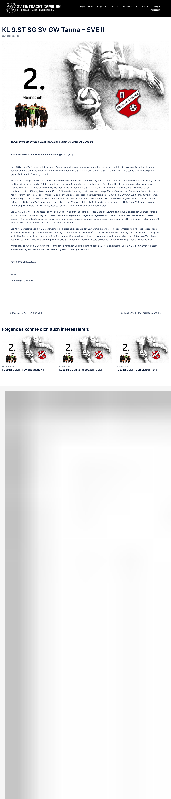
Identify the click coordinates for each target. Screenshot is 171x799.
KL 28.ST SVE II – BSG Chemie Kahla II (137, 369)
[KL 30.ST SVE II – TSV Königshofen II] (28, 349)
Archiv (143, 7)
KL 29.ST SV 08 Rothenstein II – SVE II (81, 369)
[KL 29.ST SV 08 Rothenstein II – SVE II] (85, 349)
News (90, 7)
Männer (113, 7)
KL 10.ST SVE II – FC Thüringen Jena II (140, 313)
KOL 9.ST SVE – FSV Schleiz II (27, 313)
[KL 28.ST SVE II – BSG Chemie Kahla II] (142, 349)
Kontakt (156, 7)
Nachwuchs (128, 7)
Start (82, 7)
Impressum (155, 10)
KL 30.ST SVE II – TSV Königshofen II (23, 369)
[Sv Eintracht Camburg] (34, 8)
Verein (100, 7)
